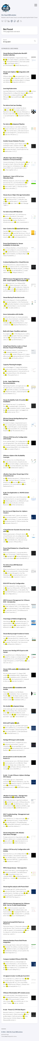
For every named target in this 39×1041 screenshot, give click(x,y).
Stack (6, 1036)
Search (5, 39)
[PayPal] (15, 21)
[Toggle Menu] (36, 5)
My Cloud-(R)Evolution (8, 15)
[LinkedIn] (9, 21)
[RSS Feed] (21, 21)
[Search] (35, 41)
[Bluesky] (2, 21)
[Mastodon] (12, 21)
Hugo (7, 1034)
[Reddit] (18, 21)
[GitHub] (5, 21)
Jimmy (15, 1036)
